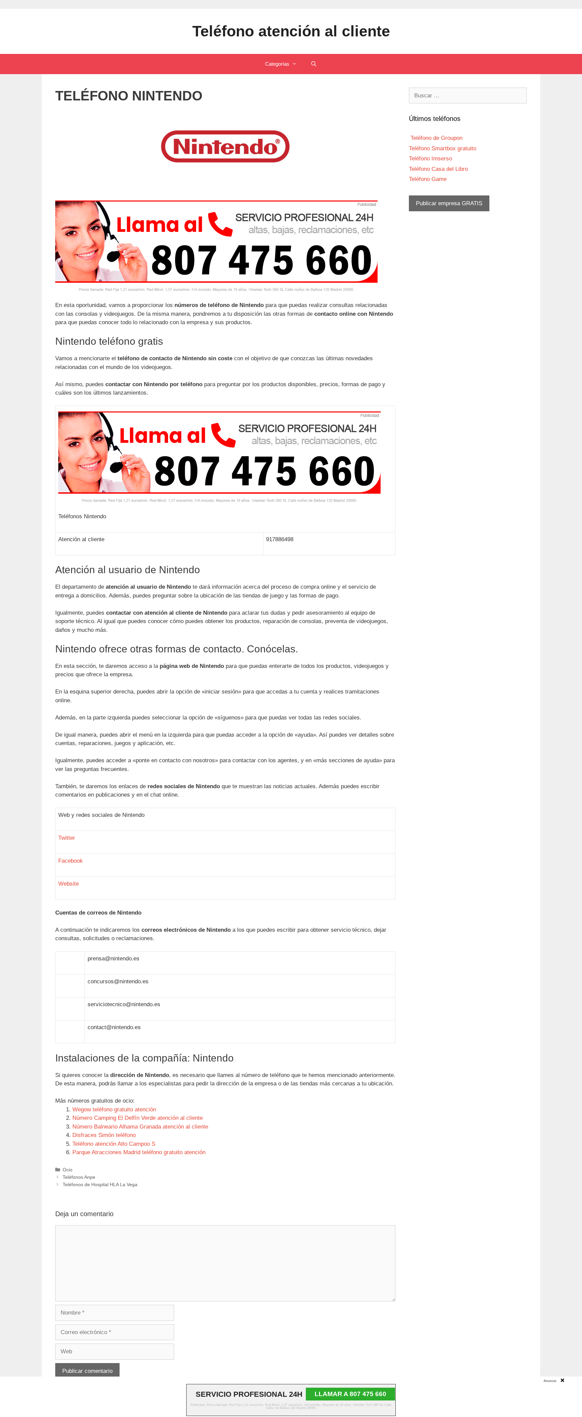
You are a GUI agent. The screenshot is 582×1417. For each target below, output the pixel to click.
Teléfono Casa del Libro (438, 169)
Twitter (66, 838)
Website (68, 884)
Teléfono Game (428, 179)
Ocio (67, 1169)
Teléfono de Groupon (435, 138)
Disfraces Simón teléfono (104, 1135)
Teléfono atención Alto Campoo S (113, 1144)
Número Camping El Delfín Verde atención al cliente (137, 1118)
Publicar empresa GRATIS (449, 203)
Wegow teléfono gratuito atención (114, 1109)
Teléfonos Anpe (79, 1177)
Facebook (70, 861)
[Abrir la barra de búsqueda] (313, 64)
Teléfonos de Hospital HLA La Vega (100, 1184)
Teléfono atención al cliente (291, 31)
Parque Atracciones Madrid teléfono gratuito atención (138, 1152)
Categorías (277, 64)
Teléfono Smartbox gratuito (442, 148)
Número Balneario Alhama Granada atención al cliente (140, 1126)
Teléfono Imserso (430, 158)
